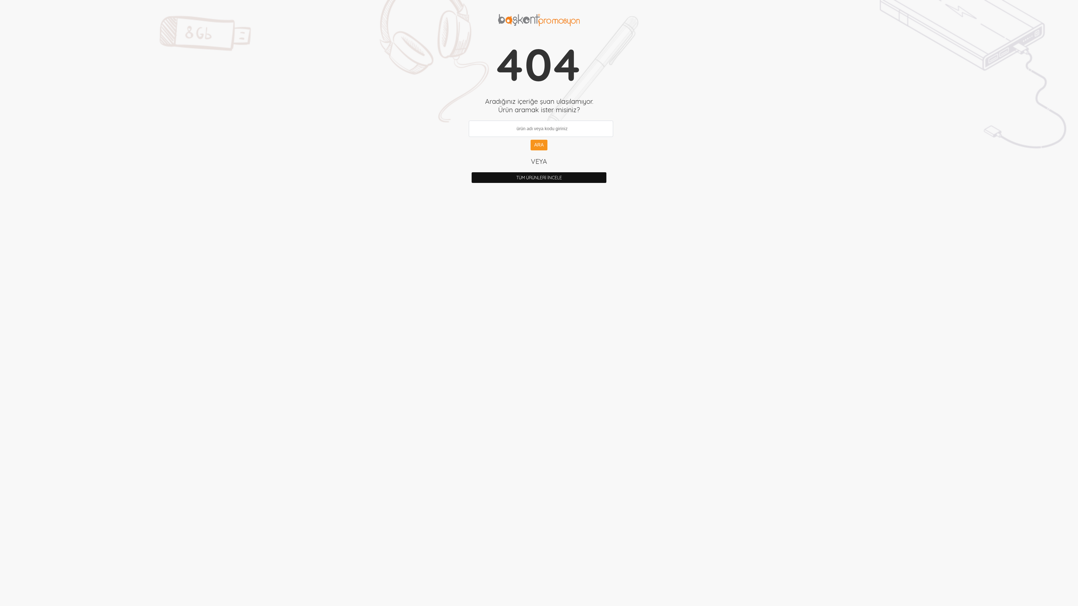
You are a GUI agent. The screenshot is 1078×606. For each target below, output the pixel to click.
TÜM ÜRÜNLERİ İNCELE (539, 177)
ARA (539, 145)
